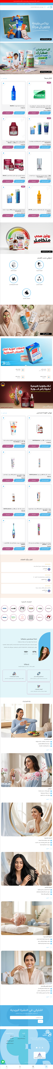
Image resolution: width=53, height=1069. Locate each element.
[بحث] (45, 7)
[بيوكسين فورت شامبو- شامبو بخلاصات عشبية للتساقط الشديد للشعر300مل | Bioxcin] (13, 129)
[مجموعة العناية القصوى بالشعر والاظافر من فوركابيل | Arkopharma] (39, 129)
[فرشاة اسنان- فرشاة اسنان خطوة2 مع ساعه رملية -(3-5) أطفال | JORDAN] (39, 530)
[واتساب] (37, 1047)
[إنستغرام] (39, 1047)
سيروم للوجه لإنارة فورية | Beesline (17, 105)
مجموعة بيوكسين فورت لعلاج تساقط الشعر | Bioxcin (14, 175)
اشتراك (40, 1021)
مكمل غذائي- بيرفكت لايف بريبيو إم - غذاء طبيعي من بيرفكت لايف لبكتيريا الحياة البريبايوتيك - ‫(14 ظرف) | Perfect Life (40, 107)
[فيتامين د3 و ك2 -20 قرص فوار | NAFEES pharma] (39, 462)
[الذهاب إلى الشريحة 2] (26, 365)
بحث (24, 1036)
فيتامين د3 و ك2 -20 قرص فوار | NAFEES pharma (40, 474)
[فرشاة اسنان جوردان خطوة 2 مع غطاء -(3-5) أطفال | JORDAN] (13, 530)
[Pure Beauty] (31, 617)
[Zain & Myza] (22, 608)
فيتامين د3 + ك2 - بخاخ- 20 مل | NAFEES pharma (14, 508)
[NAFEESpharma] (48, 617)
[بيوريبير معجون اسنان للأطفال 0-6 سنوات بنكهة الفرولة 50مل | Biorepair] (39, 496)
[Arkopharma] (40, 608)
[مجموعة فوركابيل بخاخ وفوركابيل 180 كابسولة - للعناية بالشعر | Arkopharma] (13, 197)
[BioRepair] (4, 617)
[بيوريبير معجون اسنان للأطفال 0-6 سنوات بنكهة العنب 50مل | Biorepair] (13, 462)
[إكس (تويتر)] (42, 1047)
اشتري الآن (34, 112)
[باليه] (49, 7)
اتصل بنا (12, 1038)
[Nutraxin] (31, 608)
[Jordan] (4, 608)
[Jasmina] (22, 617)
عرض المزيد (4, 78)
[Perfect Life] (13, 617)
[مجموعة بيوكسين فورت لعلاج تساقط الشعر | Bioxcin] (13, 163)
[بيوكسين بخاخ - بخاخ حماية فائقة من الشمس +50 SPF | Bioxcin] (39, 197)
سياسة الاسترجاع (21, 1038)
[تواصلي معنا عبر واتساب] (3, 1062)
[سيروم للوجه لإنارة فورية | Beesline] (13, 93)
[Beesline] (48, 608)
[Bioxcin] (40, 617)
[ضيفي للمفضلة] (29, 83)
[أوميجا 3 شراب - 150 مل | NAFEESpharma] (39, 428)
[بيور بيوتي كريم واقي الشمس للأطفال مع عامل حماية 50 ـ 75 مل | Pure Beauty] (13, 428)
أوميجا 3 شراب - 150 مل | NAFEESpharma (42, 440)
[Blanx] (13, 608)
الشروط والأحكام (10, 1040)
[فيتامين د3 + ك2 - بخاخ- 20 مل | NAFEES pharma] (13, 496)
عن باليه (12, 1036)
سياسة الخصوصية (10, 1043)
